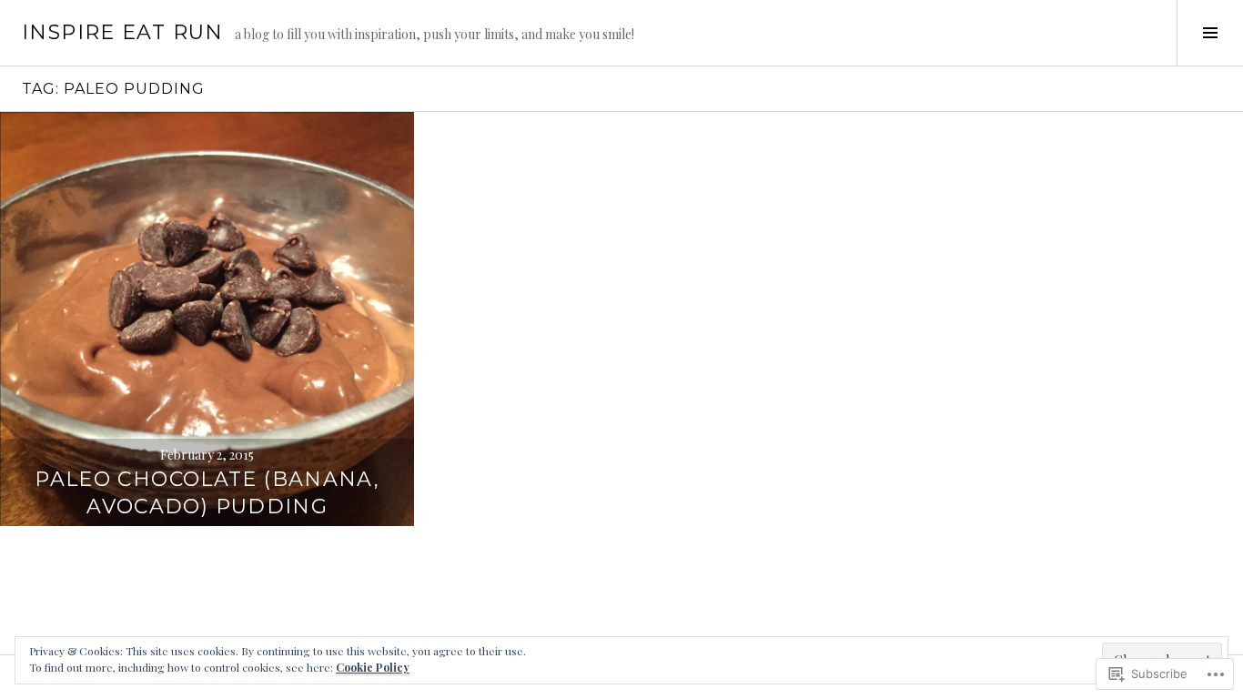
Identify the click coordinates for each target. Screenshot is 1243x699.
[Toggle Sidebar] (1210, 33)
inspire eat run (123, 32)
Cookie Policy (372, 667)
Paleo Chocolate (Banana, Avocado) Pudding (207, 493)
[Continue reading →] (207, 319)
